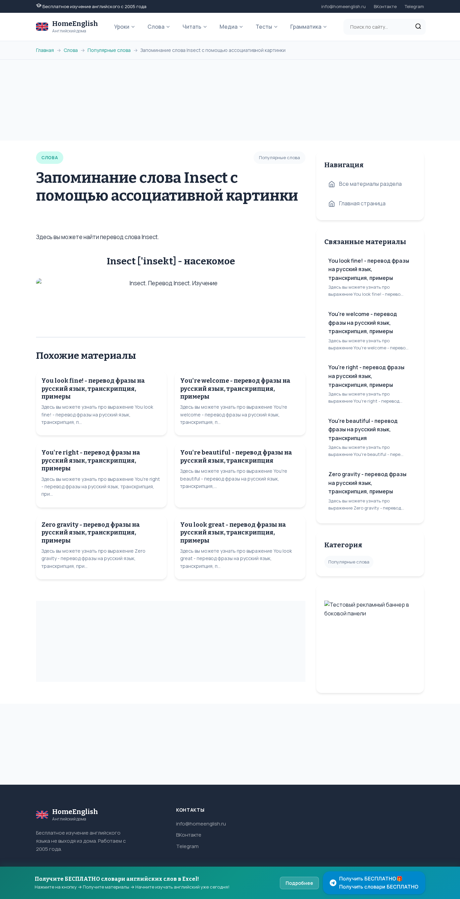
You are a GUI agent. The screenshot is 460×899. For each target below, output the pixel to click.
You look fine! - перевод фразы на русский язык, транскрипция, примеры (93, 388)
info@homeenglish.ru (343, 6)
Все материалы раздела (370, 183)
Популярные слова (109, 50)
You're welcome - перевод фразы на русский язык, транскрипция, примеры (235, 388)
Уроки (121, 26)
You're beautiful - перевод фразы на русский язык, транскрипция (236, 456)
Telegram (414, 6)
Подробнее (299, 883)
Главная (45, 50)
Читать (192, 26)
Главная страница (362, 203)
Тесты (264, 26)
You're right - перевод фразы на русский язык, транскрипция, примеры (90, 460)
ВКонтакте (385, 6)
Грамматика (305, 26)
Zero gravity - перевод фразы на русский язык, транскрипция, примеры (90, 532)
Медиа (228, 26)
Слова (155, 26)
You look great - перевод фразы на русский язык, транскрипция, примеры (233, 532)
